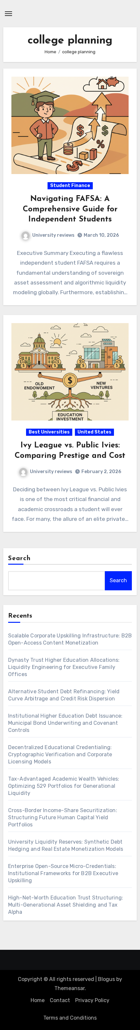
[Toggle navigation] (8, 14)
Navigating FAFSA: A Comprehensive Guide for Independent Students (70, 209)
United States (94, 432)
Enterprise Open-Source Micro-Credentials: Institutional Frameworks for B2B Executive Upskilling (63, 873)
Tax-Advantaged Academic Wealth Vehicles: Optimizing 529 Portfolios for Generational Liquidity (63, 786)
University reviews (53, 235)
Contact (60, 1000)
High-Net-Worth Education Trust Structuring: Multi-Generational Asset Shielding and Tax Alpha (65, 905)
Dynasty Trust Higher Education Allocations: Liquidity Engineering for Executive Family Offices (64, 667)
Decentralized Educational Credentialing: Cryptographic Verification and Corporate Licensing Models (60, 754)
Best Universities (49, 432)
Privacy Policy (92, 1000)
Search (19, 558)
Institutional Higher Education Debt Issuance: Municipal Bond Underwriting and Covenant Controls (65, 723)
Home (38, 1000)
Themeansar (69, 988)
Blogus (106, 979)
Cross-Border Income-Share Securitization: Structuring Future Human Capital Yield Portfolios (62, 817)
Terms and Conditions (70, 1018)
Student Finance (70, 185)
